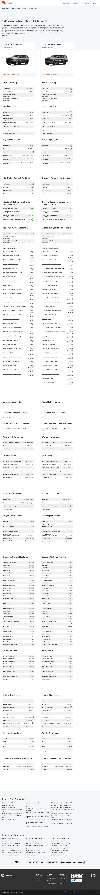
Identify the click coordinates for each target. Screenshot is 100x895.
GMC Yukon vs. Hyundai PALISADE (59, 855)
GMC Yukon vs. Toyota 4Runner (59, 845)
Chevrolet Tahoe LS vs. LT (8, 822)
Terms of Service (65, 892)
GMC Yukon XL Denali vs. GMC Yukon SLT (61, 803)
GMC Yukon (8, 8)
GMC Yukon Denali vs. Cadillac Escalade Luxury (36, 805)
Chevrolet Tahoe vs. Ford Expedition (11, 843)
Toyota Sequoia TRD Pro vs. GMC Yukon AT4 (13, 813)
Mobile (37, 881)
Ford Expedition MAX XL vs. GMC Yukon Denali (36, 823)
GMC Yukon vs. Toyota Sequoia (9, 848)
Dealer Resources (51, 883)
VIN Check (86, 3)
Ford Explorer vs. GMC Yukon (33, 850)
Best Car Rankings (51, 878)
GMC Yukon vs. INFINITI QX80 (58, 841)
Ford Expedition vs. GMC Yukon (9, 838)
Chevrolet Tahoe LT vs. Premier (34, 803)
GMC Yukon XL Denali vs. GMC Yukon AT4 (61, 823)
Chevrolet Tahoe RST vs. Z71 (9, 819)
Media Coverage (63, 878)
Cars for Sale (66, 3)
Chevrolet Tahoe (15, 8)
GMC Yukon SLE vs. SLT (7, 803)
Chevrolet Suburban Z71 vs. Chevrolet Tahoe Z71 (62, 810)
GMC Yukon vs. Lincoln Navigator (10, 855)
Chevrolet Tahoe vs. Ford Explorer (35, 841)
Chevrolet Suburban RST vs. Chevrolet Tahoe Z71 (37, 816)
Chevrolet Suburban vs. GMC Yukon (35, 845)
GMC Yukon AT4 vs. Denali (8, 805)
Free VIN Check (39, 878)
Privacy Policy (73, 892)
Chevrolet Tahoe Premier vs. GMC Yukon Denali (61, 816)
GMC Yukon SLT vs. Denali (8, 807)
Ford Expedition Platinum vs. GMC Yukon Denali (12, 816)
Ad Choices (96, 892)
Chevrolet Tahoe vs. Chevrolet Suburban (12, 852)
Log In (97, 3)
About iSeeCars (63, 875)
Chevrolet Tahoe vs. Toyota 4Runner (60, 843)
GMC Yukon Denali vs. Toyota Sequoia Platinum (36, 809)
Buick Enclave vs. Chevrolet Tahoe (59, 850)
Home (3, 8)
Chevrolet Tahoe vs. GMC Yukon (10, 845)
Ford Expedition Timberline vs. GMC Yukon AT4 (12, 810)
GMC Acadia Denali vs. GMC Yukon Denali (36, 820)
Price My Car (50, 881)
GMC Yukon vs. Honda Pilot (33, 843)
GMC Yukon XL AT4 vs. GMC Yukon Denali (61, 807)
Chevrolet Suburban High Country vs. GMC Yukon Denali (62, 820)
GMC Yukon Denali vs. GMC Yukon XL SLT (61, 813)
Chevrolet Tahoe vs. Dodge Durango (60, 838)
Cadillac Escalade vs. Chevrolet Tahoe (11, 850)
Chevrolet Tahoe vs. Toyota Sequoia (35, 852)
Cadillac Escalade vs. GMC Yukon (10, 841)
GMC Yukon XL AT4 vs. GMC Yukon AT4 (61, 805)
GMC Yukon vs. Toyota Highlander (60, 848)
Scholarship (62, 881)
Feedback (62, 883)
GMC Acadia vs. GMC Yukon (33, 855)
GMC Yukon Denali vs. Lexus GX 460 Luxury (37, 826)
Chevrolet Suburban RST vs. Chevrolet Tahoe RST (37, 813)
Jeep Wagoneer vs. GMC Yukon (34, 848)
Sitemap (58, 892)
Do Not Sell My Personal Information (84, 892)
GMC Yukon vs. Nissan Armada (34, 838)
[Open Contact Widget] (97, 892)
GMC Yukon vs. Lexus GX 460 (58, 852)
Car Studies (50, 875)
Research (75, 3)
